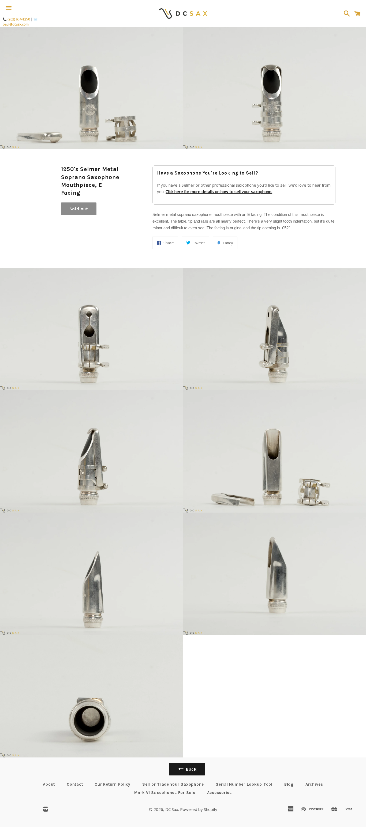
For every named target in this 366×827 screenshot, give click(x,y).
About (49, 784)
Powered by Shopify (198, 809)
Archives (314, 784)
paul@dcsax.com (16, 24)
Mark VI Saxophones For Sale (164, 792)
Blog (289, 784)
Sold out (78, 208)
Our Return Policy (112, 784)
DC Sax (171, 809)
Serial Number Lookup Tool (244, 784)
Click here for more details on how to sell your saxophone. (219, 191)
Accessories (219, 792)
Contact (75, 784)
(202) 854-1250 (19, 19)
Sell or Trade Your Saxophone (173, 784)
